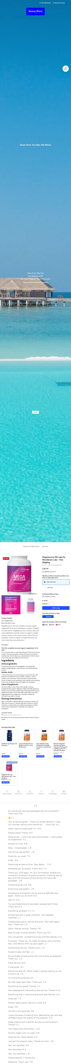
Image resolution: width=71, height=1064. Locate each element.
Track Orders (29, 794)
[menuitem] (65, 553)
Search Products (7, 794)
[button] (48, 616)
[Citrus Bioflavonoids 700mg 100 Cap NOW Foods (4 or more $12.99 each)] (44, 736)
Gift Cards (64, 794)
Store (43, 565)
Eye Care (45, 546)
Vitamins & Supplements (31, 546)
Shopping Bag (52, 794)
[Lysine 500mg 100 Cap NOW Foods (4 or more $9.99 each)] (27, 736)
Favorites (41, 794)
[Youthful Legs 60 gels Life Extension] (9, 736)
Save (7, 558)
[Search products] (65, 68)
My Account (18, 794)
